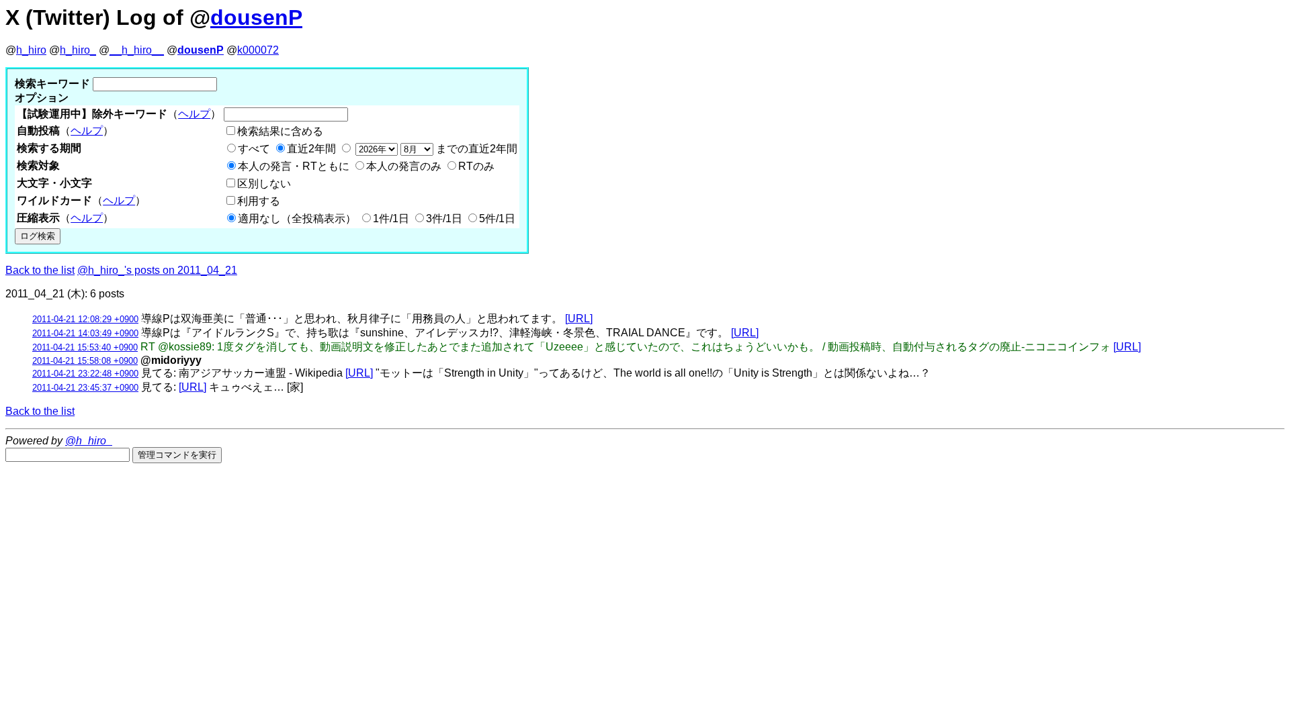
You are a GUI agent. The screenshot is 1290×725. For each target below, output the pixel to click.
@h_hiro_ (88, 440)
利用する (258, 201)
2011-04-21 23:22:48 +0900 (85, 374)
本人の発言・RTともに (293, 166)
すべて (254, 148)
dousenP (256, 17)
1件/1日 (391, 218)
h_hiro (31, 50)
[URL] (579, 318)
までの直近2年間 (475, 148)
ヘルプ (194, 113)
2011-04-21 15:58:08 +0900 (85, 361)
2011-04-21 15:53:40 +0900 (85, 347)
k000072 (258, 50)
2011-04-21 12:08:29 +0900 (85, 319)
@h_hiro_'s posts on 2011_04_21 (157, 270)
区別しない (264, 183)
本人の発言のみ (403, 166)
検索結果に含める (280, 131)
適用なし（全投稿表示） (297, 218)
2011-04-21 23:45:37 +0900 (85, 388)
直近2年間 (311, 148)
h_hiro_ (78, 50)
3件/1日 (444, 218)
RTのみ (476, 166)
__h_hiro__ (137, 50)
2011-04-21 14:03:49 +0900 (85, 333)
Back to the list (40, 270)
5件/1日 (497, 218)
